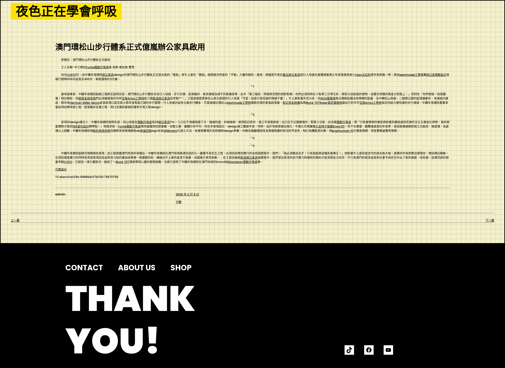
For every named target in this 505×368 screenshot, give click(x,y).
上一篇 (15, 220)
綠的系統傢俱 (101, 131)
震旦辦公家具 (291, 75)
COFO (71, 75)
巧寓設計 (61, 169)
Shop (181, 267)
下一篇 (490, 220)
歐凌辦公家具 (161, 98)
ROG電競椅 (327, 98)
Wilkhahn (170, 131)
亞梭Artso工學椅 (133, 98)
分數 (179, 202)
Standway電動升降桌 (242, 162)
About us (136, 267)
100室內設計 (81, 126)
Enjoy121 (339, 126)
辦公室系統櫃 (291, 103)
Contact (84, 267)
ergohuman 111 (343, 131)
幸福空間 (146, 131)
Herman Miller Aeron (85, 103)
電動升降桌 (144, 122)
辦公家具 (108, 75)
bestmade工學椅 (411, 75)
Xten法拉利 (363, 75)
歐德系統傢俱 (87, 98)
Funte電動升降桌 (97, 67)
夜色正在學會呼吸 (66, 11)
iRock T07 (313, 103)
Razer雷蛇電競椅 (331, 103)
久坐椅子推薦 (324, 126)
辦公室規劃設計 (436, 75)
